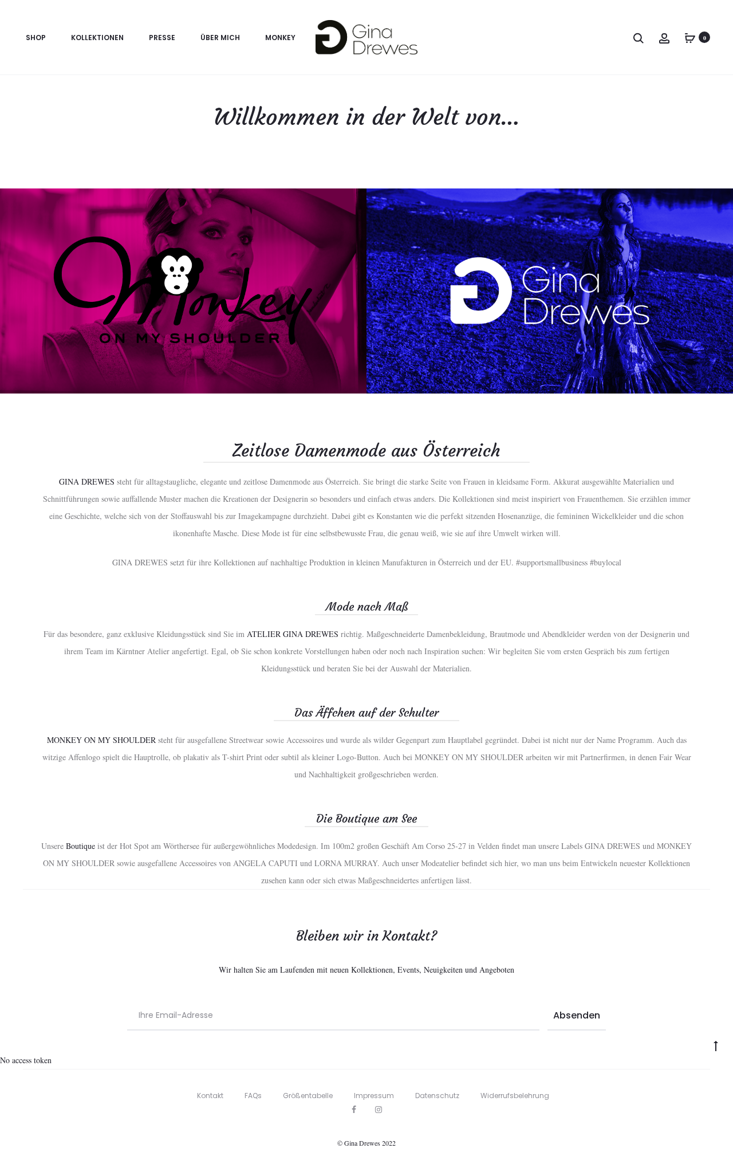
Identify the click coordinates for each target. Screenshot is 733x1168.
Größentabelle (308, 1095)
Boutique (80, 845)
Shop (36, 37)
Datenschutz (437, 1095)
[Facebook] (354, 1110)
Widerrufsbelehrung (514, 1095)
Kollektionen (97, 37)
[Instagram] (378, 1110)
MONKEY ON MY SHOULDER (101, 739)
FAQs (253, 1095)
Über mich (220, 37)
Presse (162, 37)
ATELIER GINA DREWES (292, 633)
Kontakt (210, 1095)
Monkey (280, 37)
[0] (690, 37)
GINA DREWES (87, 481)
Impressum (374, 1095)
